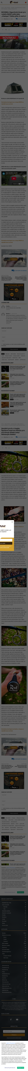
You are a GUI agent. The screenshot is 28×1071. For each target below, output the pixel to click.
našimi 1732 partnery (10, 1043)
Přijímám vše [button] (21, 1067)
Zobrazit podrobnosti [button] (10, 1067)
